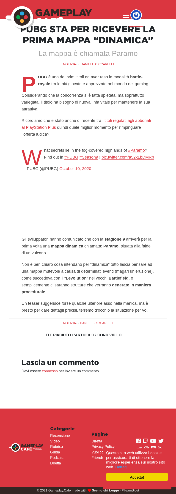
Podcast (56, 458)
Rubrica (56, 447)
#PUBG (71, 157)
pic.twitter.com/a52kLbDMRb (128, 157)
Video (55, 441)
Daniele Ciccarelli (97, 64)
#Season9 (89, 157)
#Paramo (136, 150)
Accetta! (137, 477)
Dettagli (121, 467)
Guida (55, 452)
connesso (50, 371)
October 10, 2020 (75, 168)
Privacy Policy (103, 447)
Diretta (55, 463)
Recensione (60, 436)
